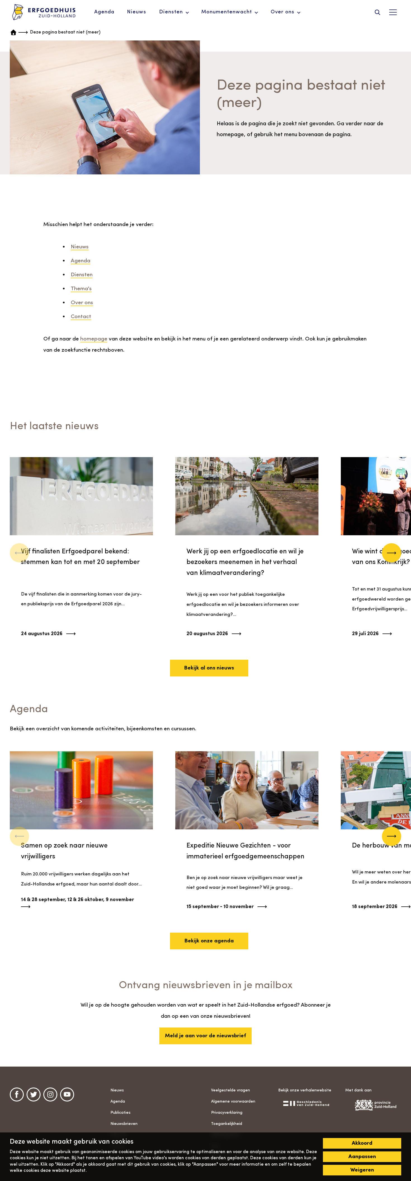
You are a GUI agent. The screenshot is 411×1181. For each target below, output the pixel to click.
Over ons (82, 303)
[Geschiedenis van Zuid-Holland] (306, 1103)
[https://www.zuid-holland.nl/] (373, 1105)
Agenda (80, 261)
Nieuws (80, 247)
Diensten (82, 275)
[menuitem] (104, 12)
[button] (391, 553)
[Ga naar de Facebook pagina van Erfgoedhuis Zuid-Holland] (17, 1094)
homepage (93, 339)
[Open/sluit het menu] (393, 12)
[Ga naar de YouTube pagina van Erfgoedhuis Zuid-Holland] (67, 1094)
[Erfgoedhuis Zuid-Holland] (44, 12)
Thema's (81, 289)
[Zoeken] (377, 12)
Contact (81, 317)
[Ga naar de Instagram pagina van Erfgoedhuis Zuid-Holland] (50, 1094)
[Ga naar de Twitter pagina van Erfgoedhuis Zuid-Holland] (34, 1094)
